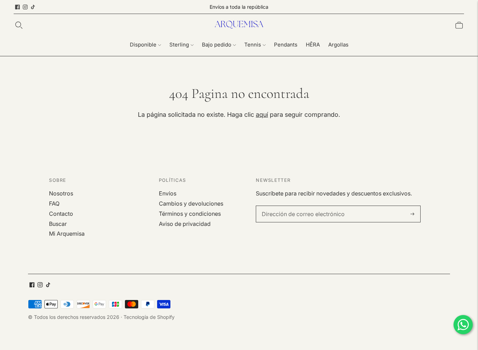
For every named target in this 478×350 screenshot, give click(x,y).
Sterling (179, 44)
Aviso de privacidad (185, 223)
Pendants (285, 44)
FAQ (54, 203)
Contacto (61, 213)
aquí (262, 114)
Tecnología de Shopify (149, 317)
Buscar (58, 223)
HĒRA (313, 44)
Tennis (252, 44)
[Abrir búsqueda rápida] (19, 25)
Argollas (338, 44)
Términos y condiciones (190, 213)
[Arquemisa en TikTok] (32, 7)
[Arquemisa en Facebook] (17, 7)
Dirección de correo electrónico (298, 206)
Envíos (167, 193)
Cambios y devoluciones (191, 203)
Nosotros (61, 193)
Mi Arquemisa (67, 233)
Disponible (143, 44)
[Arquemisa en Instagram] (25, 7)
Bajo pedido (216, 44)
